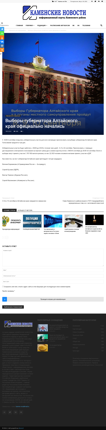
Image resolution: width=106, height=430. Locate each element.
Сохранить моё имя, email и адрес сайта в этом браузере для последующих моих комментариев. (37, 286)
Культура (76, 351)
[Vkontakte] (2, 42)
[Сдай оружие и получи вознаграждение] (73, 221)
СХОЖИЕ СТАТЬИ (9, 210)
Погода (75, 348)
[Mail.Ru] (2, 46)
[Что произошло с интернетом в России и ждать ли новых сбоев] (53, 221)
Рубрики (29, 25)
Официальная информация (13, 116)
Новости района (78, 332)
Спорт (75, 338)
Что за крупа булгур (55, 345)
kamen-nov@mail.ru (22, 406)
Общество (76, 341)
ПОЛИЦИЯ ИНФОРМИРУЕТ (31, 229)
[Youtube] (102, 1)
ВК (73, 25)
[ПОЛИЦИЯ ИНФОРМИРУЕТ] (32, 221)
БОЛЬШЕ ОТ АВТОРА (25, 210)
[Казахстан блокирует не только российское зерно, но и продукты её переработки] (42, 337)
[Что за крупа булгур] (42, 347)
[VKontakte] (98, 1)
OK (78, 25)
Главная (19, 25)
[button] (101, 25)
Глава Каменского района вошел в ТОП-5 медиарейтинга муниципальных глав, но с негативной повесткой (83, 202)
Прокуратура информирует (11, 229)
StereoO (21, 428)
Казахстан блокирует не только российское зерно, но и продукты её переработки (58, 337)
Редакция (41, 25)
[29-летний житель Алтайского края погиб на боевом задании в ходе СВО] (94, 220)
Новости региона (79, 344)
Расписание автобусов (60, 25)
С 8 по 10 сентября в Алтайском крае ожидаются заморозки (24, 201)
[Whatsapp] (2, 33)
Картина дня (77, 329)
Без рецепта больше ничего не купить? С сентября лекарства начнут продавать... (58, 327)
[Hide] (1, 54)
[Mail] (91, 1)
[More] (2, 50)
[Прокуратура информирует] (11, 221)
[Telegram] (2, 29)
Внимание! (76, 326)
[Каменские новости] (53, 13)
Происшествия (78, 335)
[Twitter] (95, 1)
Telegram (86, 25)
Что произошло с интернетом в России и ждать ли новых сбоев (51, 231)
